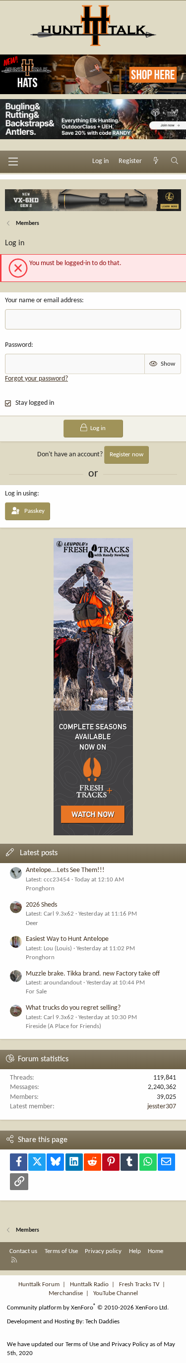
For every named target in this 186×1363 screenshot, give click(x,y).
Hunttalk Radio (89, 1284)
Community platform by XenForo (88, 1308)
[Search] (174, 161)
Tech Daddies (102, 1321)
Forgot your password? (36, 378)
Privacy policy (103, 1251)
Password (18, 345)
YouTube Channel (115, 1293)
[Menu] (13, 161)
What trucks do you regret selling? (73, 1008)
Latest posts (39, 853)
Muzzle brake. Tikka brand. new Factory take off (93, 974)
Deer (32, 923)
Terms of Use (61, 1251)
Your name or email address (43, 300)
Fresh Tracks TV (139, 1284)
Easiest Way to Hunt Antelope (67, 939)
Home (155, 1251)
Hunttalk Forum (39, 1284)
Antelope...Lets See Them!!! (65, 870)
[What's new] (156, 161)
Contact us (23, 1251)
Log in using (21, 493)
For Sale (36, 991)
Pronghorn (40, 888)
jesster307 (161, 1106)
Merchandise (66, 1293)
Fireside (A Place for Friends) (63, 1026)
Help (135, 1251)
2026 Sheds (41, 905)
